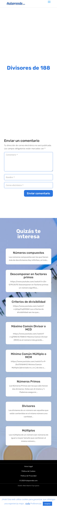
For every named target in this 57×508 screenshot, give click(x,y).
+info (27, 503)
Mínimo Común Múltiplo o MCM (28, 355)
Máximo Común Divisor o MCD (28, 327)
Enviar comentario (38, 193)
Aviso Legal (28, 466)
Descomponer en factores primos (28, 275)
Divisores (28, 406)
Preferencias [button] (36, 503)
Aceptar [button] (47, 503)
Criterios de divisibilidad (28, 302)
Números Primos (28, 381)
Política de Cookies (28, 471)
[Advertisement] (28, 35)
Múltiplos (28, 430)
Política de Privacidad (28, 476)
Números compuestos (28, 253)
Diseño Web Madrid (24, 486)
